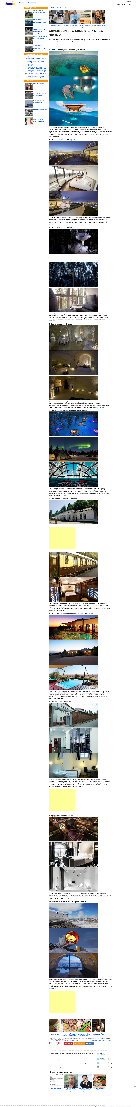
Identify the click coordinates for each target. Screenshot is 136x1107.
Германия (68, 1038)
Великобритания (61, 1039)
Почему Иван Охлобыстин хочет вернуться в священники (71, 1090)
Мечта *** (30, 65)
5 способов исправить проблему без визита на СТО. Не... (84, 26)
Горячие (59, 7)
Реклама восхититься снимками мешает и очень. (40, 59)
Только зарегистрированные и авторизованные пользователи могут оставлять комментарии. (79, 1050)
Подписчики (32, 3)
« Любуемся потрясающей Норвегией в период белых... (63, 1040)
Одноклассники (80, 1043)
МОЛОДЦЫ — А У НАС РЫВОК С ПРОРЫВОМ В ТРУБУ (42, 68)
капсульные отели (90, 1038)
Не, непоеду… (31, 57)
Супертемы (29, 80)
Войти (128, 2)
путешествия (83, 1038)
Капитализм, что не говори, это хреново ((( (39, 70)
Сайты (21, 3)
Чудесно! (30, 74)
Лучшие (65, 7)
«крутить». (30, 64)
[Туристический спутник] (10, 4)
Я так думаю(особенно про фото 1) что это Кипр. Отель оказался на (45, 58)
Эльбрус (64, 1038)
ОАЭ (95, 1038)
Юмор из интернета (56, 1088)
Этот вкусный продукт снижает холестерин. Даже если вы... (98, 26)
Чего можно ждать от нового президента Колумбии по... (85, 1090)
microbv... (102, 1053)
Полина (110, 1038)
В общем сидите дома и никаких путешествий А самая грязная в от (45, 61)
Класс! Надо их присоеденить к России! (38, 71)
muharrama (102, 1058)
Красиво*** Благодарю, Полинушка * (37, 77)
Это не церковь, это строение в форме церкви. (40, 76)
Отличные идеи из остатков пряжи (56, 1033)
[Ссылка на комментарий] (53, 1068)
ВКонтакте (91, 1043)
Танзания (56, 1039)
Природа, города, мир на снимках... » (102, 1040)
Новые (52, 7)
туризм (78, 1038)
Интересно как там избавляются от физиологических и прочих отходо (46, 67)
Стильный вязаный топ (70, 25)
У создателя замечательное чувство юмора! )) (40, 73)
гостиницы (56, 1038)
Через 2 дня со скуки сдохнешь (36, 62)
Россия (60, 1038)
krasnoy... (101, 1062)
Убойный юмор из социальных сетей (98, 1033)
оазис (52, 1039)
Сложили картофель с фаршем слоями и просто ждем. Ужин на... (70, 1034)
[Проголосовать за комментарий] (109, 1054)
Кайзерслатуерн (73, 1038)
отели (52, 1038)
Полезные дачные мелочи (99, 1089)
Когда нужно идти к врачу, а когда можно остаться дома (84, 1034)
